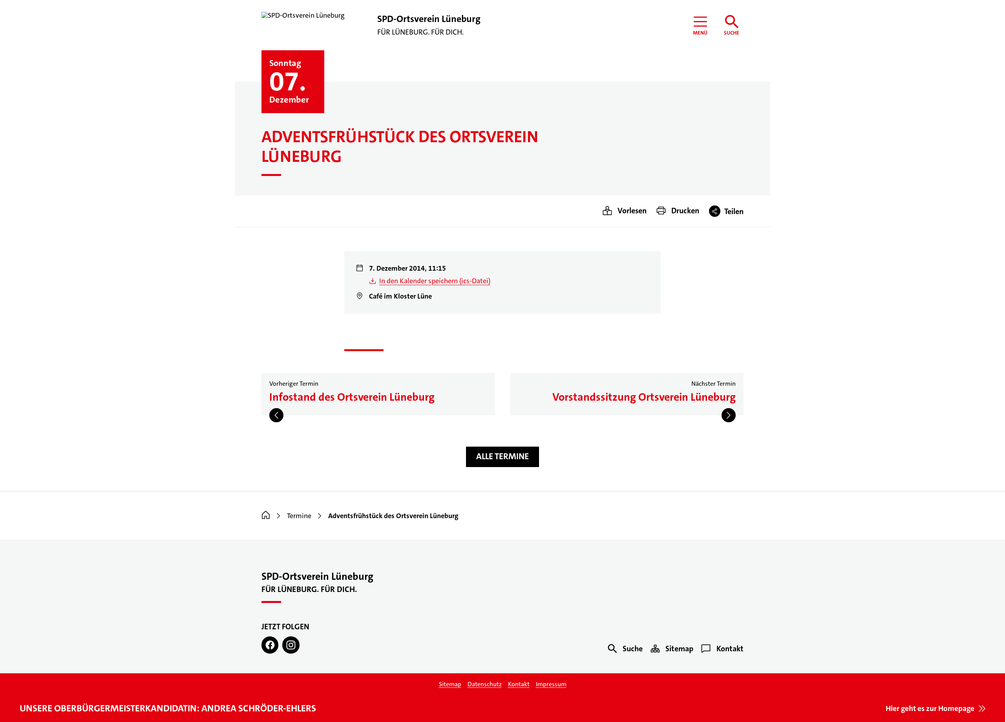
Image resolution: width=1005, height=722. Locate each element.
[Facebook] (269, 644)
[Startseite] (265, 515)
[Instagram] (290, 644)
